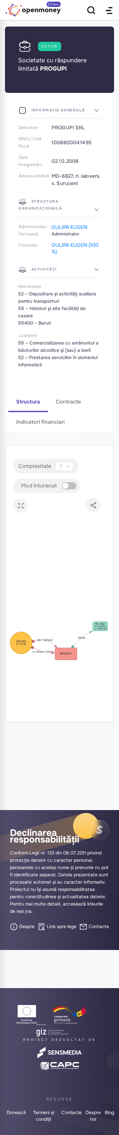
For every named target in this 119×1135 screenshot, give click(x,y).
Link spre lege (61, 926)
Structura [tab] (28, 401)
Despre (26, 926)
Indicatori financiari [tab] (40, 421)
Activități (43, 269)
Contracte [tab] (68, 401)
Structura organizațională (40, 205)
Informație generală (57, 110)
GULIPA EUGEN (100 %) (75, 248)
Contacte (98, 926)
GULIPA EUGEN (69, 227)
